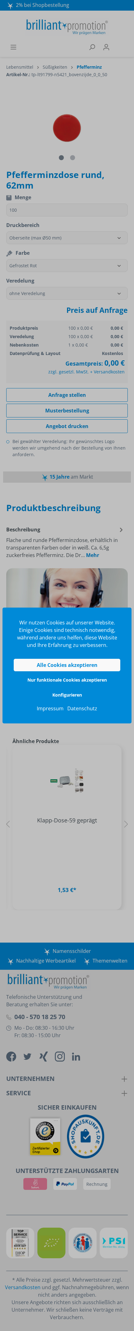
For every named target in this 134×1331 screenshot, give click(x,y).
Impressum (50, 708)
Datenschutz (82, 708)
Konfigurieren (67, 695)
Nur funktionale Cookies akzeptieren (67, 680)
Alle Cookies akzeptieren (67, 665)
